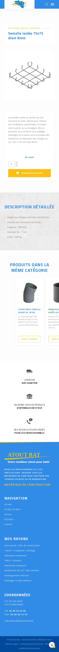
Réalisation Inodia (44, 639)
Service (8, 514)
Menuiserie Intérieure (15, 565)
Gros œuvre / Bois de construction (24, 28)
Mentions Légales (11, 644)
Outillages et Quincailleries (18, 580)
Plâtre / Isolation (13, 560)
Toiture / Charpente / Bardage (19, 550)
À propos (9, 519)
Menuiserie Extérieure (15, 555)
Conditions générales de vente (31, 644)
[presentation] (6, 311)
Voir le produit (30, 339)
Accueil (8, 504)
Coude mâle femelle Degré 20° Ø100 (29, 311)
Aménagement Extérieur (16, 575)
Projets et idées (12, 509)
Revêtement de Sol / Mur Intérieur (21, 570)
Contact (8, 524)
